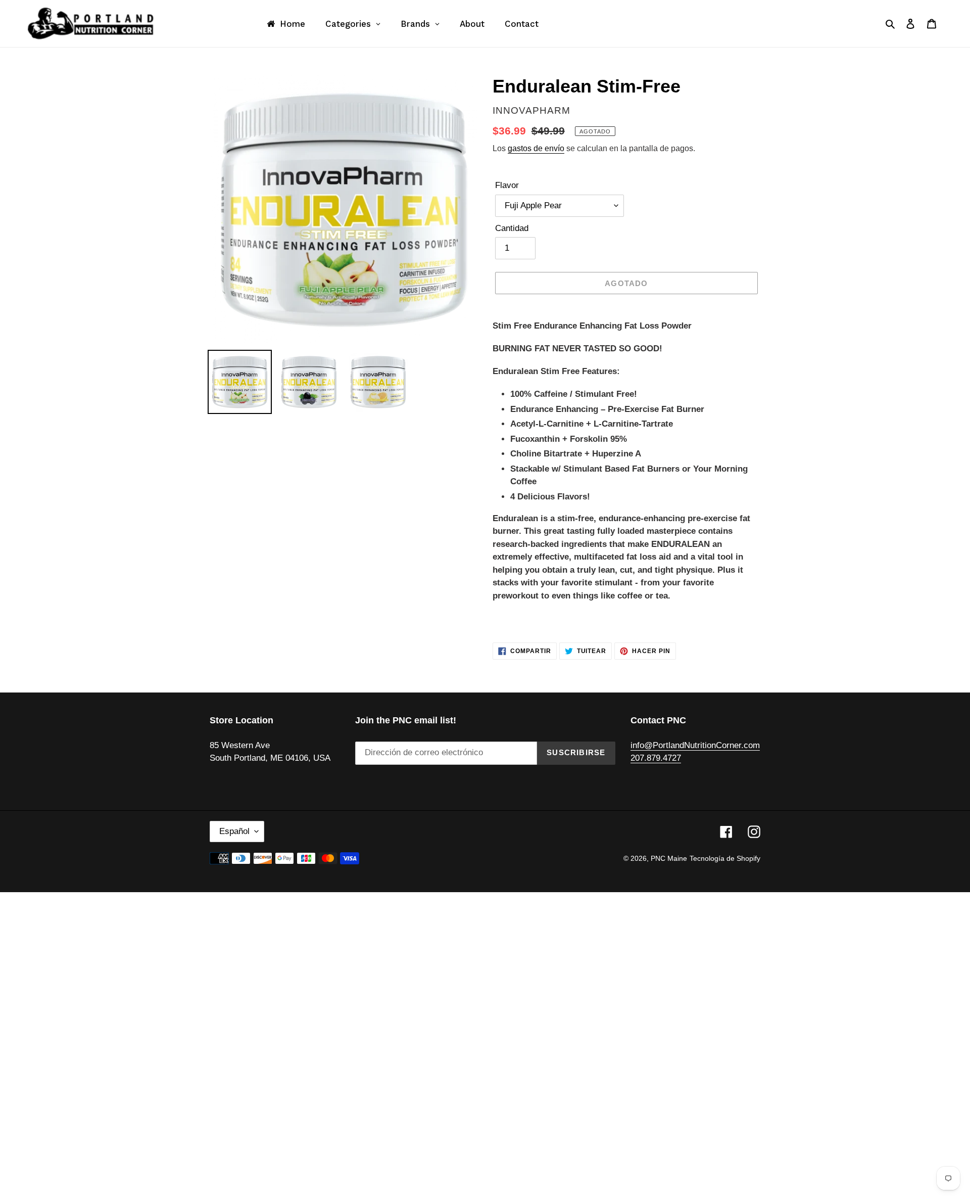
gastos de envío (536, 148)
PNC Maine (669, 858)
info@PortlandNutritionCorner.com (695, 745)
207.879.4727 (655, 758)
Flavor (507, 185)
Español (234, 831)
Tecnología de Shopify (725, 858)
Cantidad (511, 228)
